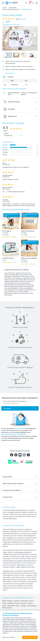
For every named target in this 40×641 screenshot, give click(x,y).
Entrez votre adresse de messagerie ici (15, 401)
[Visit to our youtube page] (20, 455)
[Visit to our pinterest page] (16, 455)
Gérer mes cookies (8, 637)
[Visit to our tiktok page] (28, 455)
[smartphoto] (11, 2)
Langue (6, 133)
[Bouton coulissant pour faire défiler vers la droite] (35, 55)
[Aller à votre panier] (36, 2)
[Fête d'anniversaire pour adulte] (18, 7)
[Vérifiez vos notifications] (33, 2)
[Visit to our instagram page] (24, 455)
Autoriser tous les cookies (29, 637)
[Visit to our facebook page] (12, 455)
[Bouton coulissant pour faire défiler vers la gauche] (5, 55)
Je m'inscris (7, 408)
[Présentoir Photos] (10, 248)
